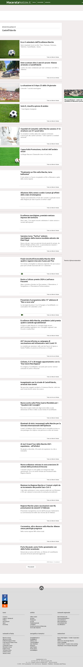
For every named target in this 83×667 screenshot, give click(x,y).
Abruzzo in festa (7, 639)
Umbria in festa (7, 651)
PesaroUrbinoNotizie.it (63, 618)
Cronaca (5, 616)
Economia (5, 624)
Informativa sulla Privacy (60, 664)
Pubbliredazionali (34, 623)
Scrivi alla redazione (35, 627)
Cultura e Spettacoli (8, 618)
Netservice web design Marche (65, 640)
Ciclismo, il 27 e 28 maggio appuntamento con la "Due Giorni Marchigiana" (40, 363)
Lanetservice (28, 664)
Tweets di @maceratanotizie (72, 260)
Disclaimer (44, 664)
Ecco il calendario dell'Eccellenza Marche (37, 42)
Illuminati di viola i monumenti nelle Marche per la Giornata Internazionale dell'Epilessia (41, 424)
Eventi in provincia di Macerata (38, 626)
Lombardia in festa (7, 645)
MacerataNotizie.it (62, 621)
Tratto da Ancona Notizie (53, 77)
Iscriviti (32, 621)
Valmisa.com (33, 640)
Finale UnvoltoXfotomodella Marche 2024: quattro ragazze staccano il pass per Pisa (38, 260)
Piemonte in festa (7, 647)
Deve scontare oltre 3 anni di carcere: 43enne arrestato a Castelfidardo (39, 64)
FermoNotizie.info (62, 623)
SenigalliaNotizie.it (34, 637)
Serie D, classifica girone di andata (34, 106)
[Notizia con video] (22, 315)
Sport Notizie (33, 647)
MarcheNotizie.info (62, 616)
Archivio (32, 618)
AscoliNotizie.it (61, 624)
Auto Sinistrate (34, 644)
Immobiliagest (33, 650)
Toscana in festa (7, 650)
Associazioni (6, 621)
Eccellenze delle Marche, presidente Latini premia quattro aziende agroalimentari (41, 322)
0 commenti (57, 562)
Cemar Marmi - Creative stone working (67, 644)
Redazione (33, 620)
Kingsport (32, 645)
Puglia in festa (6, 648)
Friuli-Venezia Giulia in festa (10, 642)
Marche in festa (7, 637)
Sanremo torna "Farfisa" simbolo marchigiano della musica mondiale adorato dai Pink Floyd (40, 238)
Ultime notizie (33, 616)
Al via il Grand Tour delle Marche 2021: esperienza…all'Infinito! (36, 445)
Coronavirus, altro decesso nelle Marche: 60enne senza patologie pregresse (40, 527)
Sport (4, 623)
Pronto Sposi (33, 648)
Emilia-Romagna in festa (9, 640)
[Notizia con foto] (22, 273)
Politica (4, 620)
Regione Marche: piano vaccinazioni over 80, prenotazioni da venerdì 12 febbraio (38, 507)
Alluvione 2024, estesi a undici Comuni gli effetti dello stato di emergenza (40, 194)
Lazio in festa (6, 644)
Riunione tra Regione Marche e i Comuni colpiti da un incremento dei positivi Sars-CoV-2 (40, 486)
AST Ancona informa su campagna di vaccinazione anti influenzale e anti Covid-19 (38, 342)
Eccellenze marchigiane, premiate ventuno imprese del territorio (38, 216)
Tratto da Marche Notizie (53, 57)
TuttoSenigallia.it (34, 642)
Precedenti (31, 567)
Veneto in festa (6, 653)
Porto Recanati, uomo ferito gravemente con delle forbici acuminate (39, 548)
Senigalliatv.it (33, 639)
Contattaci (32, 624)
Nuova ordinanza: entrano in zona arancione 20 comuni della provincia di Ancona (39, 466)
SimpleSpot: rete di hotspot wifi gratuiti (67, 645)
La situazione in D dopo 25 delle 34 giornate (38, 85)
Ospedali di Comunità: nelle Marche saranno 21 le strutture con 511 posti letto (41, 130)
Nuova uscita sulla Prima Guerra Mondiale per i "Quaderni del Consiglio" (39, 404)
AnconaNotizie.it (61, 620)
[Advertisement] (73, 55)
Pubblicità (50, 664)
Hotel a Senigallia (61, 642)
